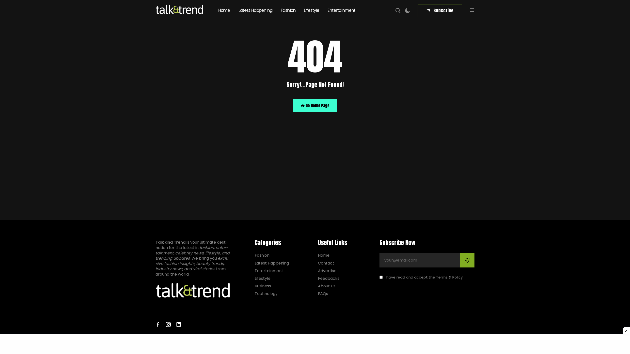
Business (263, 286)
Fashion (288, 10)
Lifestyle (311, 10)
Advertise (327, 270)
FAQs (323, 293)
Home (224, 10)
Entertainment (341, 10)
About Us (326, 286)
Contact (326, 263)
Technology (266, 293)
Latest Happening (255, 10)
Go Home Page (317, 105)
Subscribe (443, 10)
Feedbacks (328, 278)
